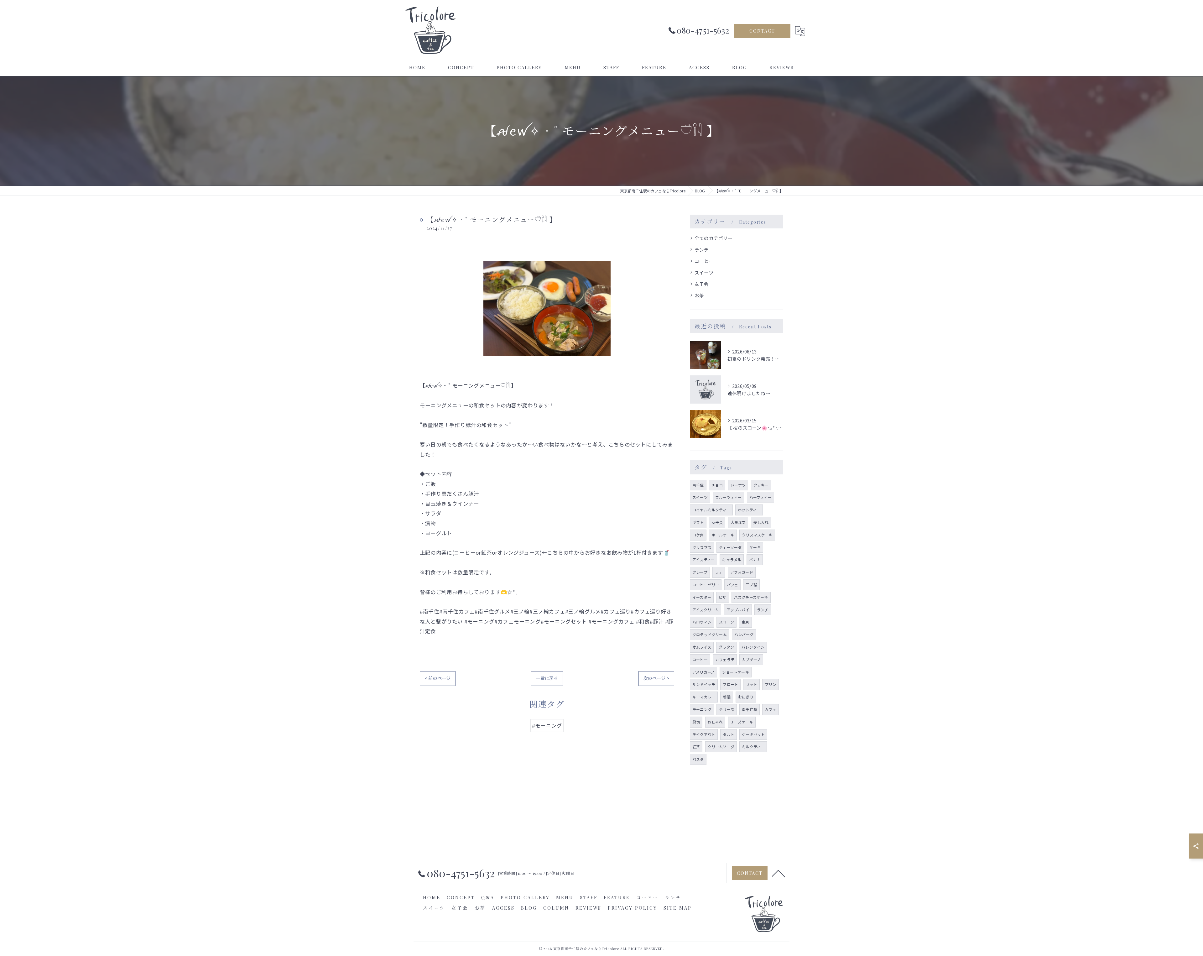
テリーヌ (726, 709)
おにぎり (745, 696)
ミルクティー (753, 746)
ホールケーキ (722, 534)
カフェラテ (724, 659)
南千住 (698, 485)
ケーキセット (753, 734)
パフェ (732, 584)
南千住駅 (749, 709)
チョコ (717, 485)
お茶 (699, 295)
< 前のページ (437, 678)
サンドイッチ (703, 684)
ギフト (698, 522)
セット (751, 684)
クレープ (699, 572)
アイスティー (703, 559)
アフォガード (741, 572)
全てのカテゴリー (714, 238)
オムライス (701, 647)
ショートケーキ (735, 672)
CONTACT (762, 31)
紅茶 (696, 746)
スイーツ (704, 272)
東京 (745, 621)
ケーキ (755, 547)
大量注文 (738, 522)
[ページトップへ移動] (778, 873)
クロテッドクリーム (709, 634)
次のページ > (656, 678)
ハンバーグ (743, 634)
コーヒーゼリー (705, 584)
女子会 (702, 283)
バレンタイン (753, 647)
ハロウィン (701, 621)
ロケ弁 (698, 534)
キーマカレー (703, 696)
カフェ (770, 709)
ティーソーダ (730, 547)
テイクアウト (703, 734)
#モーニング (547, 725)
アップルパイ (737, 609)
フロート (730, 684)
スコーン (726, 621)
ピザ (722, 597)
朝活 (726, 696)
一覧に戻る (547, 678)
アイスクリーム (705, 609)
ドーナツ (738, 485)
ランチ (702, 249)
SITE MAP (678, 908)
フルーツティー (728, 497)
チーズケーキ (742, 721)
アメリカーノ (703, 672)
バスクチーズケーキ (751, 597)
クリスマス (701, 547)
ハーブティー (760, 497)
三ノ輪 (751, 584)
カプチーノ (751, 659)
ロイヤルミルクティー (711, 509)
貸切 (696, 721)
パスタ (698, 759)
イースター (701, 597)
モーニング (701, 709)
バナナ (755, 559)
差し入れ (761, 522)
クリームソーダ (721, 746)
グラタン (726, 647)
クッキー (761, 485)
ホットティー (749, 509)
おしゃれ (715, 721)
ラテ (718, 572)
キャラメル (731, 559)
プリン (770, 684)
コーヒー (704, 261)
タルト (728, 734)
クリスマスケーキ (757, 534)
